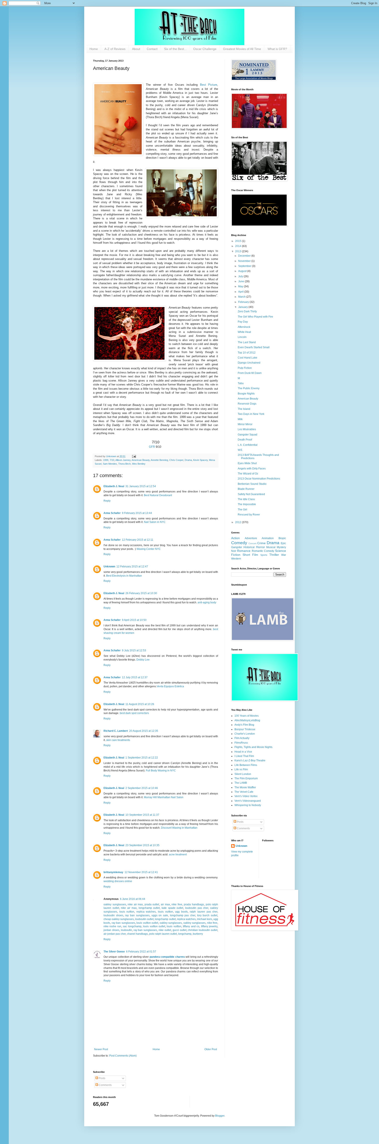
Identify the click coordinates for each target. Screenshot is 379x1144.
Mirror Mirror (245, 424)
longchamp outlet (149, 908)
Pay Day (243, 321)
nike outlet (165, 930)
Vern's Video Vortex (245, 796)
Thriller (274, 554)
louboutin (126, 930)
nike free (177, 904)
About (136, 49)
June (241, 281)
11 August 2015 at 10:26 (139, 704)
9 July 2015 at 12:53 (134, 650)
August (242, 271)
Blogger (219, 1115)
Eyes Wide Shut (247, 463)
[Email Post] (134, 456)
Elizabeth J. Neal (114, 486)
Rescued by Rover (249, 514)
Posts (239, 821)
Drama (188, 460)
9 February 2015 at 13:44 (137, 513)
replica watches (146, 911)
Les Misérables (247, 429)
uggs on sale (160, 915)
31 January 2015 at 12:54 (140, 486)
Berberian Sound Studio (252, 483)
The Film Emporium (246, 778)
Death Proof (245, 439)
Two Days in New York (251, 414)
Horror (260, 547)
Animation (268, 538)
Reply (107, 500)
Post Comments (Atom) (123, 1055)
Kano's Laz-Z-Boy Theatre (249, 760)
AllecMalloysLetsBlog (247, 720)
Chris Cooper (176, 460)
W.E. (240, 449)
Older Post (210, 1049)
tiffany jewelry (209, 926)
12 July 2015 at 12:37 (135, 677)
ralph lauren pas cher (203, 911)
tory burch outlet (207, 915)
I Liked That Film (244, 756)
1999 (105, 460)
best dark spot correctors (134, 713)
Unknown (109, 566)
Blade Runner (246, 488)
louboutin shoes (113, 915)
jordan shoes (111, 930)
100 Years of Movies (246, 715)
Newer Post (101, 1049)
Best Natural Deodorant (158, 495)
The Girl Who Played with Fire (255, 316)
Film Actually (241, 738)
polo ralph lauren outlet (163, 933)
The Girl (242, 509)
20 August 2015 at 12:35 (143, 730)
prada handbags (194, 904)
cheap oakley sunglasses (119, 919)
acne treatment (178, 854)
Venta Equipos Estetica (170, 686)
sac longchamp (132, 926)
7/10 (112, 460)
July (241, 276)
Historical (249, 547)
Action (235, 538)
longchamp (184, 933)
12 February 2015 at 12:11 (137, 539)
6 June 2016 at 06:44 (132, 899)
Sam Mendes (110, 463)
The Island (244, 408)
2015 (238, 241)
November (244, 261)
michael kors (204, 919)
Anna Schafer (112, 513)
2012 (238, 522)
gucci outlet (179, 930)
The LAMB (240, 782)
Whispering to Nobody (247, 805)
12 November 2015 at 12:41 (141, 872)
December (244, 255)
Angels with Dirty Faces (252, 468)
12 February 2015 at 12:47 (132, 566)
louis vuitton (126, 911)
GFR (152, 446)
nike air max (135, 904)
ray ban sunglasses (137, 915)
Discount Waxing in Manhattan (179, 827)
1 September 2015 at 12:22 (141, 757)
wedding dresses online (118, 881)
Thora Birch (124, 463)
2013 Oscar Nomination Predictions (259, 478)
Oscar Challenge (204, 49)
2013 (238, 251)
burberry (198, 933)
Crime (261, 543)
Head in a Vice (243, 751)
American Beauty (141, 460)
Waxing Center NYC (149, 549)
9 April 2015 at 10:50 (134, 620)
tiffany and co (191, 926)
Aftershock (244, 327)
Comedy (239, 542)
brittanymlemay (113, 872)
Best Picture (208, 84)
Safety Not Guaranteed (251, 494)
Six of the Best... (175, 49)
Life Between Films (245, 765)
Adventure (251, 538)
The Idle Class (246, 499)
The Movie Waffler (245, 787)
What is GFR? (277, 49)
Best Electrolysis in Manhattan (124, 575)
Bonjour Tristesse (244, 729)
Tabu (241, 383)
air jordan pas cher (115, 933)
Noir (233, 550)
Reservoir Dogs (247, 403)
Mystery (281, 547)
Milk (240, 419)
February (244, 302)
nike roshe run (112, 926)
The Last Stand (247, 342)
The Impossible (247, 504)
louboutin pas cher (196, 908)
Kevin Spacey (200, 460)
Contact (152, 49)
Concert (252, 543)
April (241, 291)
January (243, 307)
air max (165, 904)
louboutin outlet (144, 919)
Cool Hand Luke (247, 357)
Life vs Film (241, 769)
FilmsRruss (241, 742)
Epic (283, 543)
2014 (238, 246)
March (242, 296)
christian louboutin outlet (202, 930)
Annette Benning (159, 460)
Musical (270, 547)
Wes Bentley (138, 463)
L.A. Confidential (247, 444)
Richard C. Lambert (116, 730)
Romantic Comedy (263, 550)
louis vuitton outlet (147, 922)
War (283, 554)
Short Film (250, 554)
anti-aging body (207, 602)
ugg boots (181, 911)
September (245, 266)
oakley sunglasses (115, 904)
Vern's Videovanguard (247, 800)
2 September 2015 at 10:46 (141, 788)
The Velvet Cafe (243, 791)
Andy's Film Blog (244, 724)
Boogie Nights (246, 393)
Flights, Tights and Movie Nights (253, 747)
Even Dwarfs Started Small (254, 347)
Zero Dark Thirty (247, 311)
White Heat (244, 332)
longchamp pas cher (182, 915)
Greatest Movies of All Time (242, 49)
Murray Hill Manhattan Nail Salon (163, 797)
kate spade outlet (172, 908)
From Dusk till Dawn (250, 373)
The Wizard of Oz (248, 473)
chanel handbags (137, 933)
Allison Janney (123, 460)
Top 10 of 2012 (247, 352)
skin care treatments (118, 740)
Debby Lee (143, 659)
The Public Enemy (248, 388)
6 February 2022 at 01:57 (141, 951)
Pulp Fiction (245, 367)
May (241, 286)
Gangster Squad (247, 434)
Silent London (242, 774)
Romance (243, 550)
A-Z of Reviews (114, 49)
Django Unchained (249, 362)
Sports (263, 555)
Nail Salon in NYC (155, 522)
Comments (243, 828)
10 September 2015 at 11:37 (142, 814)
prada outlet (152, 904)
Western (236, 558)
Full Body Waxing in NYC (161, 770)
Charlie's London (244, 733)
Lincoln (242, 337)
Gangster (236, 547)
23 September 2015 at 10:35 (142, 845)
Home (93, 49)
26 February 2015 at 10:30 (141, 593)
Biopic (282, 538)
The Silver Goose (114, 951)
